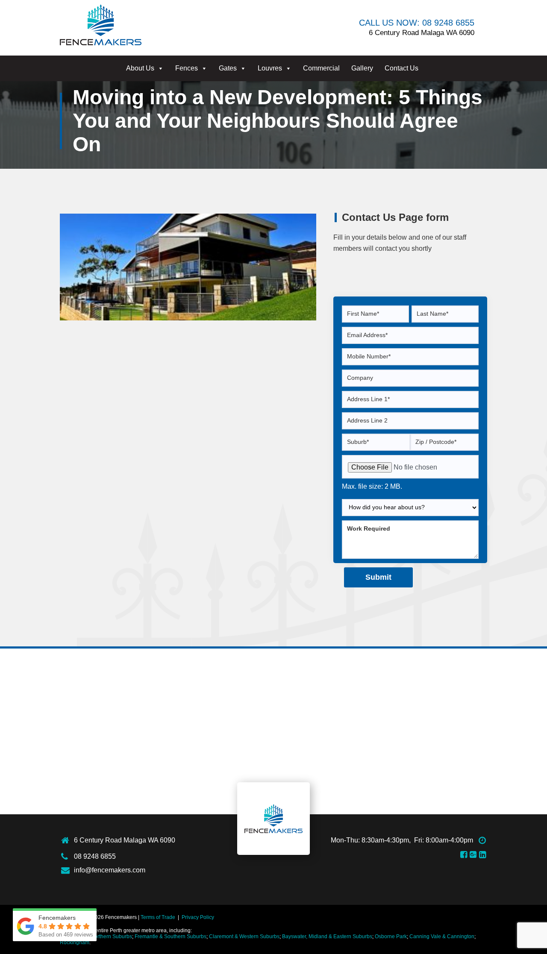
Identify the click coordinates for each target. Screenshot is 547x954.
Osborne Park (391, 936)
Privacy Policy (198, 917)
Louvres (270, 68)
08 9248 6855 (95, 856)
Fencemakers (273, 818)
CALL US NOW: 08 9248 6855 (416, 22)
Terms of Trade (158, 917)
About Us (140, 68)
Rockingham (74, 942)
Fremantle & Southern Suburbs (170, 936)
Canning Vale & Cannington (441, 936)
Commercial (321, 68)
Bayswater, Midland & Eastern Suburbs (327, 936)
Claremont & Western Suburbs (244, 936)
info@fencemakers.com (109, 870)
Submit (378, 577)
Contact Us (401, 68)
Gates (228, 68)
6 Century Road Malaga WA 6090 (124, 840)
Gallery (362, 68)
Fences (186, 68)
